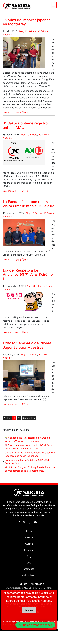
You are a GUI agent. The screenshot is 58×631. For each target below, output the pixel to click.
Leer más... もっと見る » (15, 112)
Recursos (29, 550)
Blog (29, 556)
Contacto (29, 568)
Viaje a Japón (29, 575)
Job (29, 562)
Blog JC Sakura (27, 31)
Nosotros (29, 537)
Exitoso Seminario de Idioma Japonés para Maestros (27, 345)
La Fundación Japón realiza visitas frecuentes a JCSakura (28, 204)
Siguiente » (29, 418)
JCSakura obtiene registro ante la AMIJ (25, 125)
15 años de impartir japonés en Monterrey (27, 22)
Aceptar (29, 610)
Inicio (29, 531)
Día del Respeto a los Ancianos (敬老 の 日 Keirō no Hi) (28, 274)
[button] (35, 625)
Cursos (29, 543)
